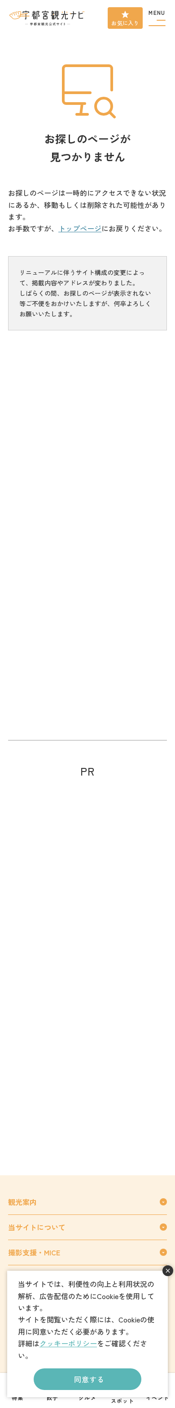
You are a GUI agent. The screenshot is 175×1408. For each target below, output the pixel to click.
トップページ (79, 228)
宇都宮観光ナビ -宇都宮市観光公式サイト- (47, 18)
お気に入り (125, 23)
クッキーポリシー (68, 1343)
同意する (89, 1379)
